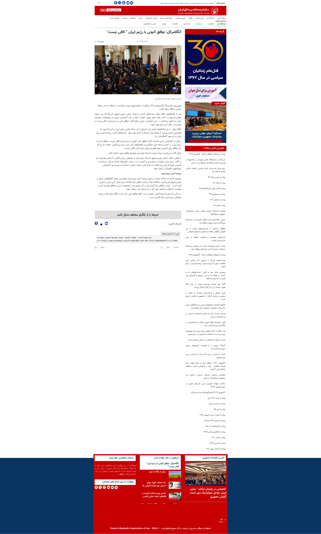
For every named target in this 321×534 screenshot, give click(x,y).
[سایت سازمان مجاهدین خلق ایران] (160, 10)
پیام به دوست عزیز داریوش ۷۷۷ (212, 415)
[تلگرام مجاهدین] (127, 3)
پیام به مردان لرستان (217, 403)
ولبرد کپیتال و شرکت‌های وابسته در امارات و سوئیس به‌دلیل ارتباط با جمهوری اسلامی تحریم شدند (205, 296)
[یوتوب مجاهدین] (123, 2)
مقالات (190, 18)
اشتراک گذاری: (174, 224)
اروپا (168, 247)
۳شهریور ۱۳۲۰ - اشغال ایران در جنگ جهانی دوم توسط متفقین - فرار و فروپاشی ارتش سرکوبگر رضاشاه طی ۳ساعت (205, 366)
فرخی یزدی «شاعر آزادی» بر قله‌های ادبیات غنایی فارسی (154, 495)
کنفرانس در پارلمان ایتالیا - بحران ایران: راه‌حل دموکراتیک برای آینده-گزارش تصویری (207, 493)
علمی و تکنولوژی (149, 24)
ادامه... (121, 474)
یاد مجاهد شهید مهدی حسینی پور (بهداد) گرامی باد (154, 484)
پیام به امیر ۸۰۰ (219, 205)
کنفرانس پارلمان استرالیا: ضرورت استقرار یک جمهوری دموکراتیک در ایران (205, 376)
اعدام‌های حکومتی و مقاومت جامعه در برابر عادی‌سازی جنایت (205, 239)
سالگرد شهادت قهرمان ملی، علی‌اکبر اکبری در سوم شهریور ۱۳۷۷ (205, 385)
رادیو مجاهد (199, 18)
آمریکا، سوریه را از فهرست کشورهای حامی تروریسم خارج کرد (205, 347)
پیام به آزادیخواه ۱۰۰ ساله (215, 426)
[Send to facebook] (96, 223)
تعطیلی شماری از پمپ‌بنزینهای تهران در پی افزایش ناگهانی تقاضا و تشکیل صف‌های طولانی (205, 230)
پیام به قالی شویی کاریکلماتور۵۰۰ (212, 188)
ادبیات (140, 18)
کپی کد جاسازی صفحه (170, 233)
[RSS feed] (131, 3)
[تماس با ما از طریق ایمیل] (112, 487)
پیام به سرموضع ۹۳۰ (217, 194)
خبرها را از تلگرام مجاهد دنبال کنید (138, 214)
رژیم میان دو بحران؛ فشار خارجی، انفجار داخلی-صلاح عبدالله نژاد (205, 170)
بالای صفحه (221, 519)
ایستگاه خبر (210, 18)
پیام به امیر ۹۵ (219, 409)
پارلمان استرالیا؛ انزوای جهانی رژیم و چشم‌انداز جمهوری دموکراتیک (205, 212)
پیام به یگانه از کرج (157, 471)
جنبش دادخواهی (151, 18)
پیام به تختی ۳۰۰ (218, 437)
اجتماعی (186, 24)
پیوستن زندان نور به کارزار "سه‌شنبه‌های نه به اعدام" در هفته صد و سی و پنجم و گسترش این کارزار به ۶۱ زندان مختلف (205, 275)
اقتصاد (174, 24)
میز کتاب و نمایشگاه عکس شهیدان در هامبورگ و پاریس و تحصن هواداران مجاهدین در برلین (205, 161)
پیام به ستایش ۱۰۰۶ (217, 199)
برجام (102, 247)
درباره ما (125, 18)
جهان (164, 24)
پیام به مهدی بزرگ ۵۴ (216, 177)
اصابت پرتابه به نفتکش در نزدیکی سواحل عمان (206, 340)
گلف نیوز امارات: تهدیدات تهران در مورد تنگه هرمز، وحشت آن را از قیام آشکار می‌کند (205, 286)
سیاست (198, 24)
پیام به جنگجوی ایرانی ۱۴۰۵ (214, 432)
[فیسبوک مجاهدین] (115, 2)
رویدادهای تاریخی (166, 18)
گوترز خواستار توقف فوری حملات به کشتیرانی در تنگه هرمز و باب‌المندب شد (205, 324)
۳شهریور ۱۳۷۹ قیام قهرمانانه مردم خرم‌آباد (208, 392)
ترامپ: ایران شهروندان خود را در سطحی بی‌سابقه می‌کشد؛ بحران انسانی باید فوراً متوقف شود (186, 3)
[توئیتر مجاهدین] (119, 2)
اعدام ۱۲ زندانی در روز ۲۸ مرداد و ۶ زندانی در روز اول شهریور (205, 356)
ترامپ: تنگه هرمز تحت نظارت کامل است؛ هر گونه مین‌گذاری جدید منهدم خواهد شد (205, 221)
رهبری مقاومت (180, 18)
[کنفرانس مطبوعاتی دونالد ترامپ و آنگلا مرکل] (138, 70)
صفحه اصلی (221, 18)
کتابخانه (133, 18)
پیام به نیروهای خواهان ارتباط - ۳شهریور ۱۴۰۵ (207, 254)
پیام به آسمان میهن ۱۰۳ (215, 448)
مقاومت (210, 24)
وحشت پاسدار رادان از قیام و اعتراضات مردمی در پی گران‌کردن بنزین (205, 315)
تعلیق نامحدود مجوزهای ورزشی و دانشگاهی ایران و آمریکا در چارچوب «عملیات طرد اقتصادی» (205, 306)
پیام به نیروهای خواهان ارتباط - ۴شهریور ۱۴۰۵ (207, 154)
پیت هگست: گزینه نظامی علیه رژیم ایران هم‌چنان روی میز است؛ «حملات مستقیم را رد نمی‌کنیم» (205, 333)
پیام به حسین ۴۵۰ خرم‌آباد (214, 420)
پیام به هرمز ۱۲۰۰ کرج (216, 398)
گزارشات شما (114, 18)
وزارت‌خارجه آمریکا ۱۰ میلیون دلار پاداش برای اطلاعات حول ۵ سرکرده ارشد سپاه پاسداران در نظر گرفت (205, 263)
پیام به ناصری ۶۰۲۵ (217, 443)
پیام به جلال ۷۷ (219, 182)
